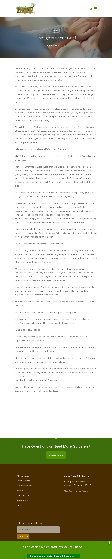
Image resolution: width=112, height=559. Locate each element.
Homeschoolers (24, 485)
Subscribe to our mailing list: (30, 523)
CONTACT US (56, 455)
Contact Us (22, 505)
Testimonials (23, 495)
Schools (20, 490)
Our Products (23, 480)
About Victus (23, 475)
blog (56, 30)
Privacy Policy (23, 500)
